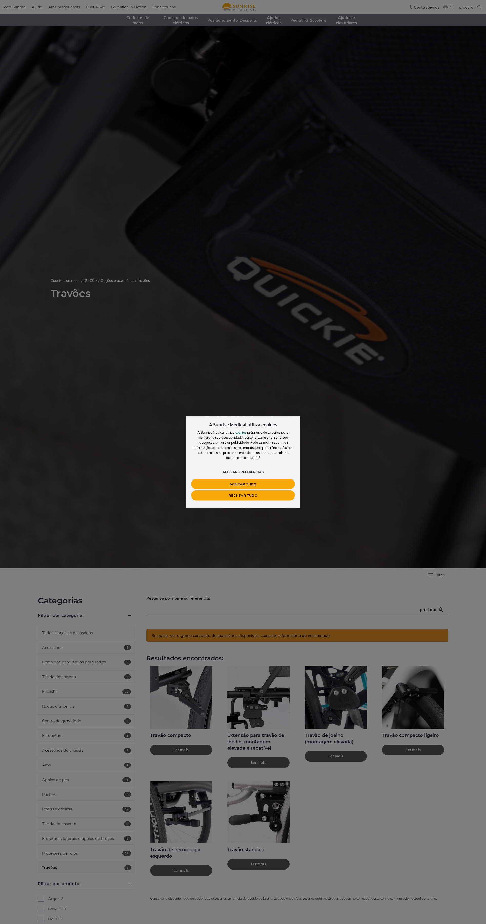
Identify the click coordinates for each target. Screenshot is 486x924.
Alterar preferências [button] (243, 472)
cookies (240, 432)
